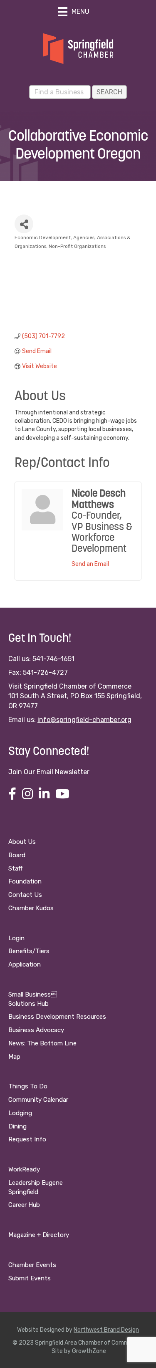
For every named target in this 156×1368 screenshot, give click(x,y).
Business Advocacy (36, 1030)
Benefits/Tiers (29, 951)
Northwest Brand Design (106, 1329)
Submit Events (29, 1278)
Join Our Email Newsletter (48, 772)
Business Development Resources (57, 1016)
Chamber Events (32, 1265)
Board (16, 855)
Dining (17, 1126)
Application (24, 964)
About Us (22, 842)
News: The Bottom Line (42, 1043)
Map (14, 1056)
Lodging (20, 1113)
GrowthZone (89, 1351)
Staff (15, 868)
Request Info (27, 1139)
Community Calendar (38, 1099)
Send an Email (90, 564)
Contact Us (25, 895)
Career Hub (24, 1205)
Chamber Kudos (31, 908)
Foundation (25, 881)
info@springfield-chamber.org (84, 720)
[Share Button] (24, 224)
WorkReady (24, 1169)
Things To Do (27, 1086)
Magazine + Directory (38, 1235)
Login (16, 938)
